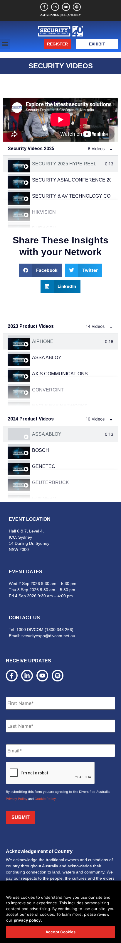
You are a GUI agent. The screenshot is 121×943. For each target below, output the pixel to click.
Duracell (45, 228)
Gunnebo (44, 498)
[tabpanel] (60, 120)
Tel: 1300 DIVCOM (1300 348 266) (41, 629)
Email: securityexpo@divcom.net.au (42, 635)
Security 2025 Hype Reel (64, 163)
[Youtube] (66, 7)
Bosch (40, 450)
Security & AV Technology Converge (71, 196)
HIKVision (44, 212)
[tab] (60, 164)
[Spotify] (77, 7)
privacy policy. (28, 920)
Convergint (48, 389)
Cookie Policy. (46, 799)
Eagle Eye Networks (60, 405)
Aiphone (42, 341)
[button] (5, 44)
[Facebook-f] (44, 7)
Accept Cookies (60, 932)
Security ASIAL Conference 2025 (71, 179)
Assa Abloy (46, 357)
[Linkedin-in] (55, 7)
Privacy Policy (16, 799)
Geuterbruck (50, 482)
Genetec (43, 466)
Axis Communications (60, 373)
